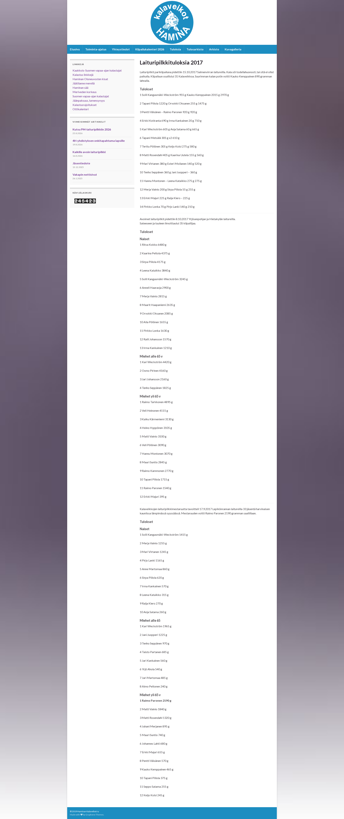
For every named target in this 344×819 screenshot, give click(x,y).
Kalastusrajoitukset (85, 104)
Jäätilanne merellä (84, 83)
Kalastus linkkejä (83, 74)
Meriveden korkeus (85, 92)
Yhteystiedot (121, 49)
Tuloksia (175, 49)
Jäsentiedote (81, 163)
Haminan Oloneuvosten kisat (90, 79)
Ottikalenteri (81, 109)
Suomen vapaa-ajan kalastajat (91, 96)
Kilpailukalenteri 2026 (149, 49)
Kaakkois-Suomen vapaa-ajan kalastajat (97, 70)
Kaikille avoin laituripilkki (89, 152)
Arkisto (214, 49)
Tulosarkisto (195, 49)
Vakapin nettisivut (85, 174)
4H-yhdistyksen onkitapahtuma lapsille (99, 140)
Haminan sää (80, 87)
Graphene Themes (95, 814)
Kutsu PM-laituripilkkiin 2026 (92, 129)
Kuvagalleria (233, 49)
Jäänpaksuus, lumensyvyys (89, 100)
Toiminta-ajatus (95, 49)
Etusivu (75, 49)
